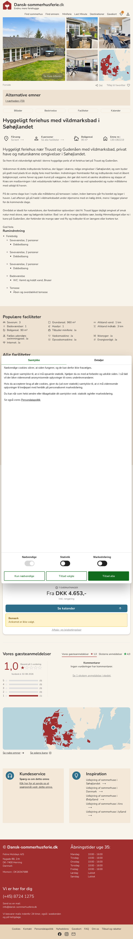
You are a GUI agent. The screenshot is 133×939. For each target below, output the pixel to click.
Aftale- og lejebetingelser (66, 630)
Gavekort (112, 14)
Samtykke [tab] (34, 360)
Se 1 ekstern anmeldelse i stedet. (92, 675)
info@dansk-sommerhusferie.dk (20, 907)
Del (101, 85)
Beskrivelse (51, 110)
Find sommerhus (34, 14)
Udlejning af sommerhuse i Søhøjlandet (101, 781)
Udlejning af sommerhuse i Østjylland (101, 797)
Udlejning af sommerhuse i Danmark (101, 789)
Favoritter (122, 12)
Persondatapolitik (43, 929)
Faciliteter (83, 110)
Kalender (116, 110)
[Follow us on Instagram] (67, 934)
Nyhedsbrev (62, 929)
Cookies (16, 929)
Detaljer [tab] (99, 360)
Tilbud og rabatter (111, 929)
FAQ (86, 929)
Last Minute (80, 14)
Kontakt (27, 929)
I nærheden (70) (15, 101)
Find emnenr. (53, 14)
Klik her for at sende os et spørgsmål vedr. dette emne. (36, 785)
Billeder (18, 110)
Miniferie (67, 14)
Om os (95, 929)
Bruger (128, 14)
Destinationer (97, 14)
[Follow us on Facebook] (59, 934)
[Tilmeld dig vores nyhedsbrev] (73, 934)
